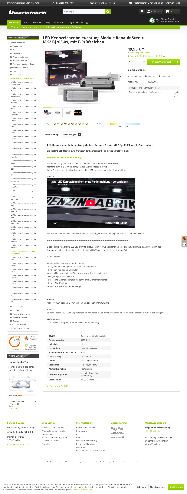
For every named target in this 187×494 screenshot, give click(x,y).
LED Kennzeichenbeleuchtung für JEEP (23, 167)
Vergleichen (135, 76)
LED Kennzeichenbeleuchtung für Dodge (23, 137)
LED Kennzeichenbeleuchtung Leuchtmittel (22, 83)
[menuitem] (87, 11)
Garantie (46, 444)
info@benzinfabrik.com (104, 3)
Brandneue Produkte (17, 42)
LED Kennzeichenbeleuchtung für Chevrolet (23, 113)
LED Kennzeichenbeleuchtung (21, 78)
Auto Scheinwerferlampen (19, 328)
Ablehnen (141, 487)
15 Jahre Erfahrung (78, 22)
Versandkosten (87, 462)
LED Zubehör (14, 321)
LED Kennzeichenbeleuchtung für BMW (23, 107)
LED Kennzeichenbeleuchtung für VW (23, 300)
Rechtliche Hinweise (85, 444)
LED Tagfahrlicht (15, 53)
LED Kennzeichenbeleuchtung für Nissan (23, 228)
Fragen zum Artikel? (58, 386)
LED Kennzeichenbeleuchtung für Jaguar (23, 161)
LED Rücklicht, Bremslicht (19, 75)
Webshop (14, 22)
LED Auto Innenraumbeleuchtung (22, 64)
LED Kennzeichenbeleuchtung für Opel (23, 234)
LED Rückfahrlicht (16, 307)
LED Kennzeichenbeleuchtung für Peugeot (23, 240)
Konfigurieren (176, 487)
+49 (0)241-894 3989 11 (65, 3)
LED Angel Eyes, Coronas (18, 57)
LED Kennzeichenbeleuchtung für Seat (23, 258)
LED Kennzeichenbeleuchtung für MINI (23, 216)
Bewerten (165, 76)
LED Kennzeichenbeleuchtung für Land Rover (23, 186)
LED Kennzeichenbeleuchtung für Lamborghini (23, 180)
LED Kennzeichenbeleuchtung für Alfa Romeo (23, 95)
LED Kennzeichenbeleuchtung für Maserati (23, 198)
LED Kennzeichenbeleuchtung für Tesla (23, 288)
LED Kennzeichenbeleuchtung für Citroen (23, 125)
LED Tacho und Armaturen (19, 314)
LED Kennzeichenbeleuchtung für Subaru (23, 276)
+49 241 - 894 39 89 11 (21, 432)
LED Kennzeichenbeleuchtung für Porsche (23, 246)
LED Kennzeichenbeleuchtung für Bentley (23, 101)
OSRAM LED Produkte (17, 324)
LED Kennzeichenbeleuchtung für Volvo (23, 294)
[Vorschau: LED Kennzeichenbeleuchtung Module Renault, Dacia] (47, 112)
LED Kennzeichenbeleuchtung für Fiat (23, 143)
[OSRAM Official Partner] (23, 343)
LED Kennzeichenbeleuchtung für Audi (23, 89)
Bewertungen (71, 134)
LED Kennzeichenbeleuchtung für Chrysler (23, 119)
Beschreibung (51, 134)
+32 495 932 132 (152, 431)
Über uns (59, 22)
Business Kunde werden (53, 427)
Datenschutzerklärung (86, 440)
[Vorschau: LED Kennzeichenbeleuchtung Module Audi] (78, 112)
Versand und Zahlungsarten (54, 437)
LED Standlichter (15, 46)
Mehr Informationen (82, 489)
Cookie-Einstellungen (86, 427)
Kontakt (37, 22)
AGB (78, 434)
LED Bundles (14, 310)
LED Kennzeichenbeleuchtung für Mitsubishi (23, 222)
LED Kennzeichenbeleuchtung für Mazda (23, 204)
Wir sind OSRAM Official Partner (91, 450)
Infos (26, 22)
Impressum (81, 431)
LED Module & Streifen (18, 317)
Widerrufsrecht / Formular (54, 431)
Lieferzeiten (47, 434)
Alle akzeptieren (157, 487)
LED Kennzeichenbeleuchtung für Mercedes (23, 210)
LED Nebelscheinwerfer (18, 60)
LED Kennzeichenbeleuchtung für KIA (23, 173)
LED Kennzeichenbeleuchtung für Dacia (23, 131)
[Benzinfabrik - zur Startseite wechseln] (28, 10)
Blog (47, 22)
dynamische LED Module (18, 67)
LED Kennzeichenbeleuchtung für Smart (23, 264)
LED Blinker (13, 71)
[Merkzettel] (142, 11)
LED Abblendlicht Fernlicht (19, 50)
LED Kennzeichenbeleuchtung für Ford (23, 149)
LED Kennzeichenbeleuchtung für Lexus (23, 192)
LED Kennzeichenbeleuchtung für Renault (23, 252)
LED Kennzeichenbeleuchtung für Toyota (23, 282)
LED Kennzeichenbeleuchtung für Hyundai (23, 155)
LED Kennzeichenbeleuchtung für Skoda (23, 270)
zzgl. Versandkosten (143, 52)
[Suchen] (108, 11)
